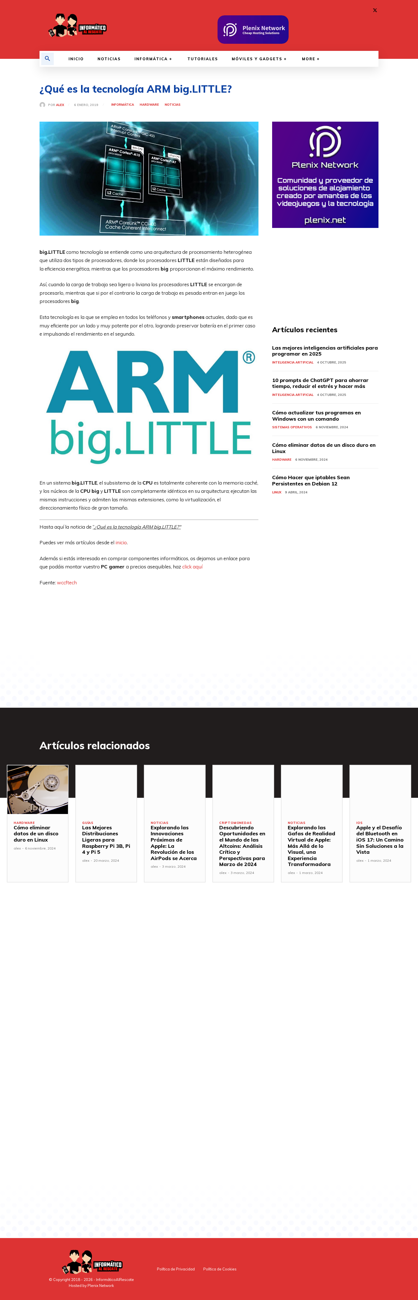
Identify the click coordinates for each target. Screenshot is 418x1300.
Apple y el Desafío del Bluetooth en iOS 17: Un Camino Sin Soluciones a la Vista (379, 839)
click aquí (192, 567)
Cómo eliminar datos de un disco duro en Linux (324, 448)
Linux (276, 492)
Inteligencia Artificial (292, 362)
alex (60, 105)
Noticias (173, 104)
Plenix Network (101, 1285)
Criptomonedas (235, 823)
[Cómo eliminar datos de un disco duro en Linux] (37, 789)
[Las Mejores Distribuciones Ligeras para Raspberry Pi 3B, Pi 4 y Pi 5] (106, 789)
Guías (88, 823)
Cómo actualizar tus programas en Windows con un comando (316, 415)
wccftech (67, 582)
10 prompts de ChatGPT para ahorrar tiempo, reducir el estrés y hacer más (320, 383)
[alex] (44, 105)
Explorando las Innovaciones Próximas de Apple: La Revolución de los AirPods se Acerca (174, 842)
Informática (122, 104)
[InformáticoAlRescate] (77, 25)
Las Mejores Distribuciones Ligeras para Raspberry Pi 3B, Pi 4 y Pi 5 (106, 839)
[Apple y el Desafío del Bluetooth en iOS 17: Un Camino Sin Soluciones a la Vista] (380, 789)
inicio (121, 542)
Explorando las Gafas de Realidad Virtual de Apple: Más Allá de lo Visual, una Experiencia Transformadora (311, 846)
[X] (375, 10)
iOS (359, 823)
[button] (47, 59)
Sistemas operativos (292, 427)
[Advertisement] (149, 634)
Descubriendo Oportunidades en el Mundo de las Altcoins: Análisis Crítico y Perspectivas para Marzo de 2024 (242, 846)
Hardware (149, 104)
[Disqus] (149, 984)
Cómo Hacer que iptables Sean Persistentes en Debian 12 (311, 480)
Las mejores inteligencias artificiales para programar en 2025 (325, 350)
